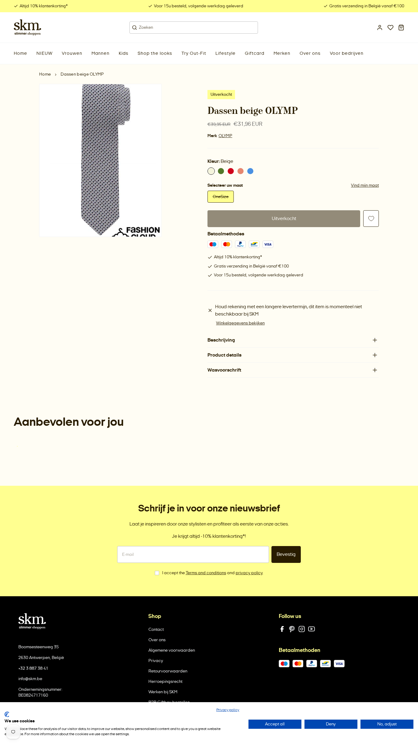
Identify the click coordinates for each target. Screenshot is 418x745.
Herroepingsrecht (165, 681)
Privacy (155, 660)
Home (45, 74)
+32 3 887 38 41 (33, 668)
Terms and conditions (206, 573)
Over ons (157, 640)
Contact (156, 629)
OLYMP (225, 135)
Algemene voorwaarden (171, 650)
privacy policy (249, 573)
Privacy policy (227, 710)
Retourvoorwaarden (167, 671)
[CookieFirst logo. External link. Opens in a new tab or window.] (7, 714)
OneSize (221, 196)
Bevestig (286, 554)
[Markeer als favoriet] (371, 218)
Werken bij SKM (162, 692)
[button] (44, 53)
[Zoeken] (134, 27)
